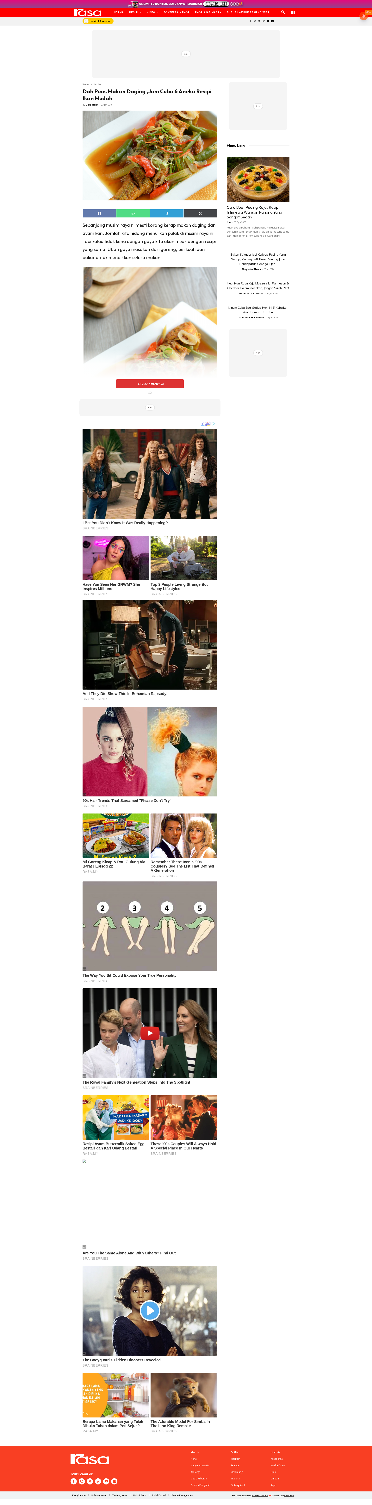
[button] (283, 12)
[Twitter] (259, 21)
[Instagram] (254, 21)
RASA (86, 83)
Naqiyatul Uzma (251, 269)
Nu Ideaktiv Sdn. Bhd (260, 1496)
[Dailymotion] (272, 21)
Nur (229, 222)
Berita (97, 83)
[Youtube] (268, 21)
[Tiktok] (263, 21)
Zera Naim (92, 104)
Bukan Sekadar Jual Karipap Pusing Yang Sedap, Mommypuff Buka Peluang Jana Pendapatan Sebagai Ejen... (258, 259)
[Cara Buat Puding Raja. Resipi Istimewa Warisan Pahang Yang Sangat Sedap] (258, 179)
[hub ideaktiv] (293, 11)
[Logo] (88, 12)
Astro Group (289, 1496)
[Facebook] (250, 21)
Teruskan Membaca (150, 383)
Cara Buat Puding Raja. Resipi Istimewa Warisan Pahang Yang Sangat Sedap (254, 212)
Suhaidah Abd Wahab (251, 293)
